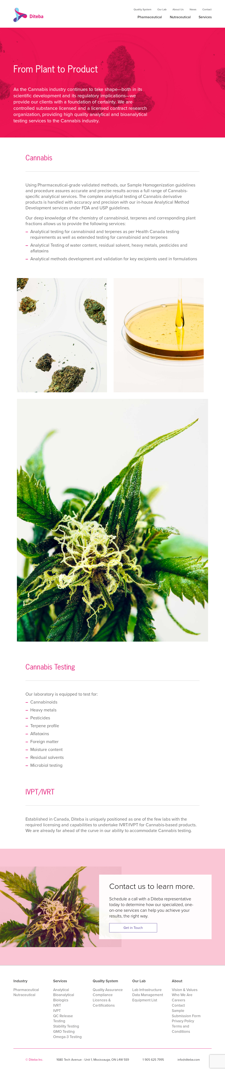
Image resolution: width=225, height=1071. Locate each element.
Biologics (60, 1000)
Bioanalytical (63, 995)
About (177, 981)
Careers (178, 1000)
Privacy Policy (183, 1021)
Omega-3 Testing (67, 1037)
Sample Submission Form (186, 1013)
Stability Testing (66, 1026)
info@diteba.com (189, 1059)
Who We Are (182, 995)
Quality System (142, 9)
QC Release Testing (63, 1018)
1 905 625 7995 (153, 1059)
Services (205, 17)
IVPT (57, 1010)
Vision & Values (185, 990)
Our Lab (162, 9)
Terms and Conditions (181, 1029)
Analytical (61, 990)
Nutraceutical (180, 17)
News (193, 9)
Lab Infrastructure (147, 990)
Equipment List (144, 1000)
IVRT (57, 1005)
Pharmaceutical (150, 17)
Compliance (103, 995)
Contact (207, 9)
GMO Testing (64, 1031)
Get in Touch (133, 927)
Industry (20, 981)
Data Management (147, 995)
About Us (178, 9)
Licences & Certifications (104, 1002)
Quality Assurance (108, 990)
